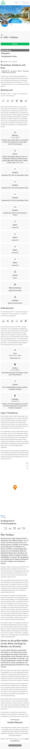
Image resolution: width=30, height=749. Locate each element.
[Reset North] (27, 468)
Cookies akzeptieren (15, 745)
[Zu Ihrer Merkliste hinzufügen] (23, 23)
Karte (3, 516)
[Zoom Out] (27, 465)
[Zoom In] (27, 463)
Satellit (4, 517)
